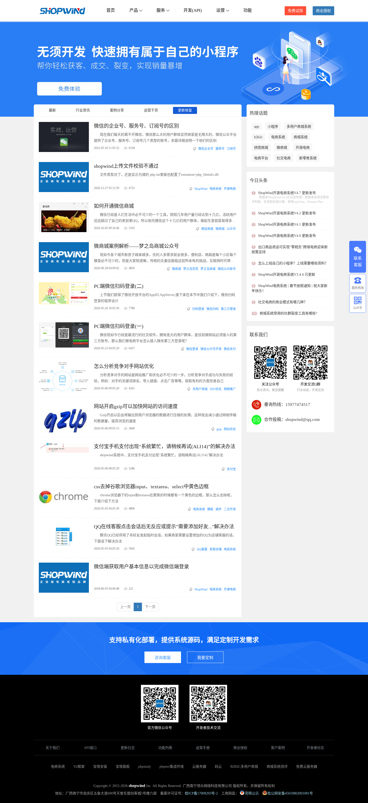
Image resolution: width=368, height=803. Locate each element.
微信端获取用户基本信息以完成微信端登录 (141, 566)
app (256, 126)
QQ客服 (202, 549)
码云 (218, 766)
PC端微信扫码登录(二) (118, 286)
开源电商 (230, 189)
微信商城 (207, 229)
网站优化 (230, 429)
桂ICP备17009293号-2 (201, 793)
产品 (133, 10)
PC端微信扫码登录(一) (118, 326)
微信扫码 (213, 309)
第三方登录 (228, 309)
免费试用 (295, 11)
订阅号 (231, 148)
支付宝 (231, 469)
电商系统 (216, 189)
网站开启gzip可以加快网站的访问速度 (136, 406)
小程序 (273, 126)
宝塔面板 (123, 766)
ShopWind (201, 189)
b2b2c (258, 137)
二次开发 (230, 509)
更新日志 (128, 748)
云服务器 (199, 766)
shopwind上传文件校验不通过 (126, 166)
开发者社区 (315, 748)
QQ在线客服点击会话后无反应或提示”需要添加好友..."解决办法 (164, 526)
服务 (160, 10)
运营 (220, 10)
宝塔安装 (100, 766)
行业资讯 (83, 110)
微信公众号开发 (211, 349)
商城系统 (301, 137)
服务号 (220, 148)
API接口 (90, 748)
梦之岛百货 (190, 269)
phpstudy (144, 766)
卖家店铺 (216, 549)
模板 (210, 509)
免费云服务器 (306, 766)
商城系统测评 (277, 766)
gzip (219, 429)
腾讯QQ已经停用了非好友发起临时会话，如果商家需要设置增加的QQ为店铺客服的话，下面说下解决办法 (165, 538)
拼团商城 (261, 147)
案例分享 (117, 110)
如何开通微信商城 (114, 206)
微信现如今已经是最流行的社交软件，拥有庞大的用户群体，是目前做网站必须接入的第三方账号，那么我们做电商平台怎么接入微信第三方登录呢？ (165, 338)
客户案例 (278, 748)
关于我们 (53, 748)
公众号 (231, 229)
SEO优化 (216, 389)
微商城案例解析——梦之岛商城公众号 (136, 246)
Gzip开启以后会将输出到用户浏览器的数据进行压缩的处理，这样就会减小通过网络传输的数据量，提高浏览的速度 (165, 418)
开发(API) (192, 10)
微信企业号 (205, 148)
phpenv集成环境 (171, 766)
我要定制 (205, 658)
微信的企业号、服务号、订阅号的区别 (136, 126)
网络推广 (230, 389)
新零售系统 (308, 158)
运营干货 (151, 110)
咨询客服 (163, 658)
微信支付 (230, 349)
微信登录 (192, 349)
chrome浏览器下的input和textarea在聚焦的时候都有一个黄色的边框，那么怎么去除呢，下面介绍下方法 (164, 498)
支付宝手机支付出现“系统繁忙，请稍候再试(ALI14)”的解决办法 (164, 446)
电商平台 (261, 158)
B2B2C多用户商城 (244, 766)
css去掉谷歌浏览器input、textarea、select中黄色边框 (151, 486)
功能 (247, 10)
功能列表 (165, 748)
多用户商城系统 (299, 126)
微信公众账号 (227, 269)
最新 (52, 110)
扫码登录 (198, 309)
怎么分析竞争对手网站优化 (124, 366)
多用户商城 (200, 389)
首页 (110, 10)
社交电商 (284, 158)
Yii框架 (79, 766)
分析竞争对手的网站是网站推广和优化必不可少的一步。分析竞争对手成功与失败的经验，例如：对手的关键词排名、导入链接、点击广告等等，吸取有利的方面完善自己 (163, 378)
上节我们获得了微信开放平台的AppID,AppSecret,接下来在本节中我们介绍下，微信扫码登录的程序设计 (164, 298)
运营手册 (203, 748)
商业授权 (323, 11)
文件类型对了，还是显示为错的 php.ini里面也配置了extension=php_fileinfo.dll (159, 175)
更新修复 (185, 110)
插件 (219, 509)
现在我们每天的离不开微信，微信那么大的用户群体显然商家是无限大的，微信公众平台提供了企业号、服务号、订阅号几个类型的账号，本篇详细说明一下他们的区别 (165, 137)
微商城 (220, 229)
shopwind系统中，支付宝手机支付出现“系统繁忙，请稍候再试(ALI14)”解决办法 (161, 455)
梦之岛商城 (208, 269)
